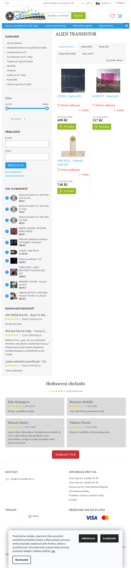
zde (53, 551)
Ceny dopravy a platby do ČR (58, 3)
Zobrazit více (65, 454)
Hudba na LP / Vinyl (16, 75)
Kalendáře (12, 79)
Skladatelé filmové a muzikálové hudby (27, 48)
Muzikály (11, 66)
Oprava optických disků (19, 84)
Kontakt (73, 500)
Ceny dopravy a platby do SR (83, 482)
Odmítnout (88, 538)
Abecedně (88, 53)
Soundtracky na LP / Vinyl (19, 57)
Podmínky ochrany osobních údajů (86, 495)
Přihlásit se (16, 165)
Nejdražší (104, 46)
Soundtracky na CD (16, 52)
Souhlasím (109, 538)
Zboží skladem (14, 43)
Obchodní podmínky (79, 491)
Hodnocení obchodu (65, 383)
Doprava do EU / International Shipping (88, 487)
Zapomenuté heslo (15, 176)
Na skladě (18, 119)
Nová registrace (13, 172)
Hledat (78, 15)
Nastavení (21, 560)
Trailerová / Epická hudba (20, 61)
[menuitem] (22, 26)
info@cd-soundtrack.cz (22, 479)
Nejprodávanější (67, 53)
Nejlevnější (86, 46)
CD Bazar (11, 70)
